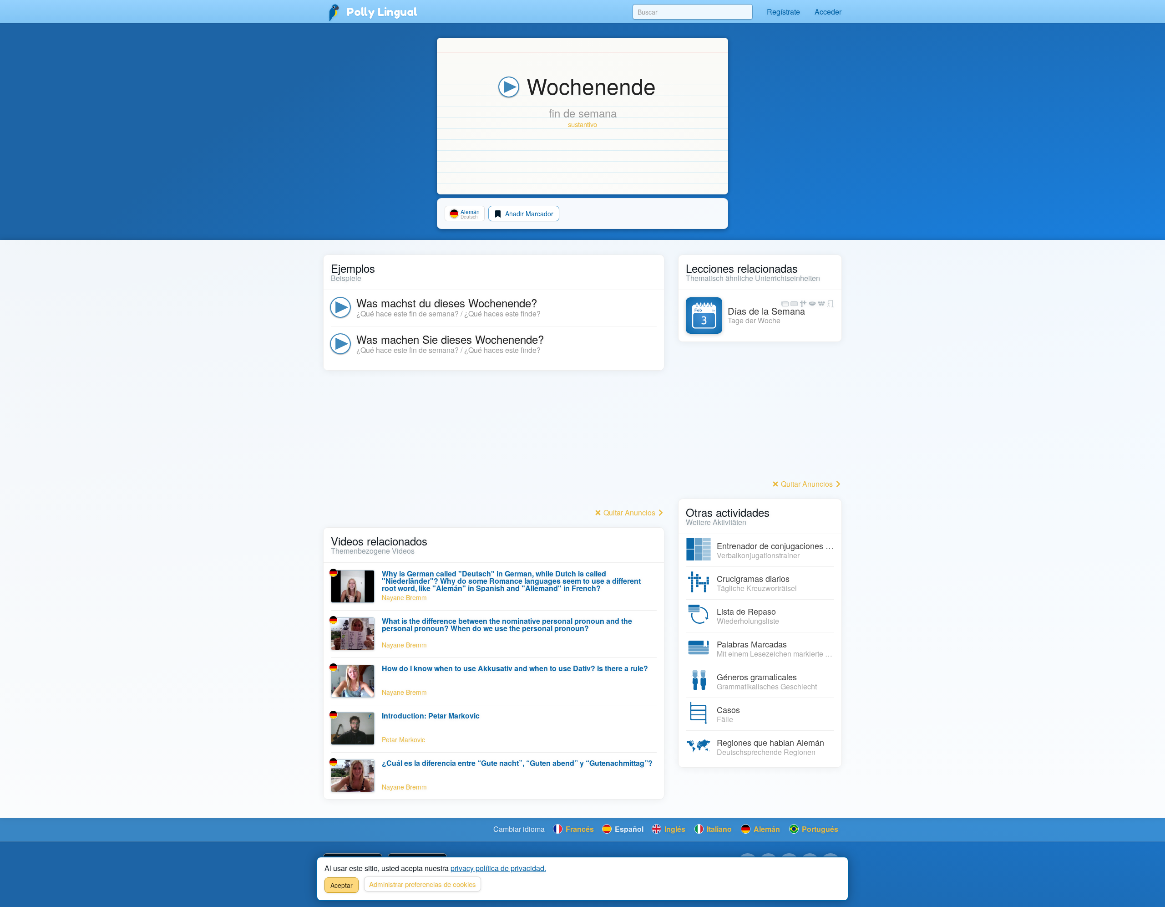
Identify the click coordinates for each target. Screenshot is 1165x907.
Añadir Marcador (528, 213)
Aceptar (341, 885)
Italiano (718, 829)
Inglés (674, 829)
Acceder (828, 11)
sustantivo (582, 124)
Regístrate (783, 11)
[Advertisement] (493, 441)
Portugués (819, 829)
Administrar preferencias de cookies (422, 884)
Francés (579, 829)
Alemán (766, 829)
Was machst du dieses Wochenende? (446, 303)
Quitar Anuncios (629, 512)
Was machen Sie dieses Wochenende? (450, 339)
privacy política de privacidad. (498, 868)
